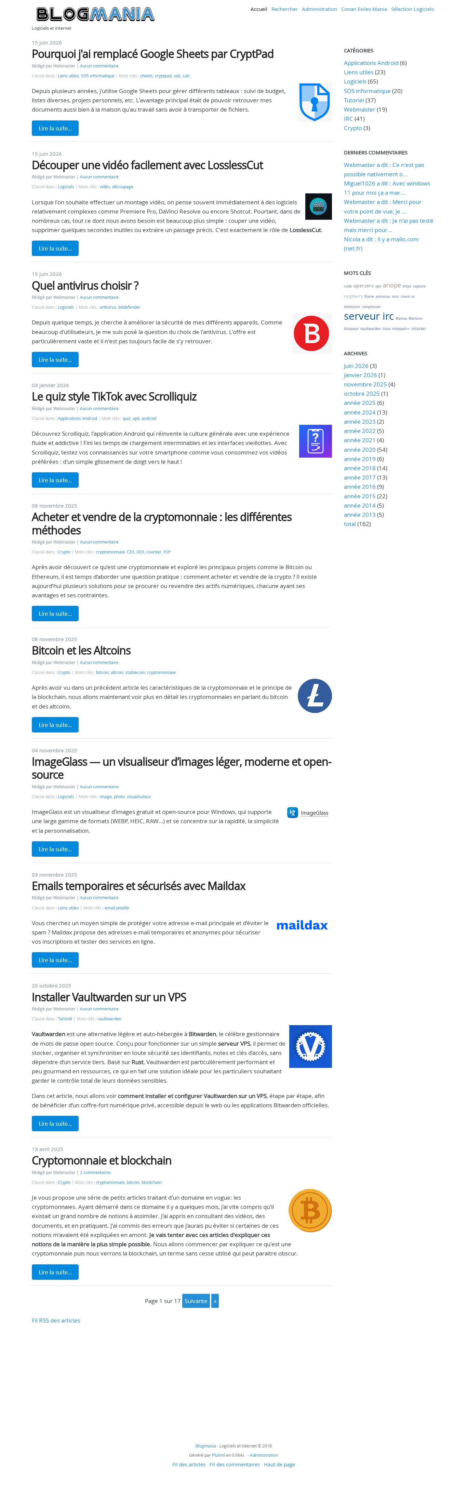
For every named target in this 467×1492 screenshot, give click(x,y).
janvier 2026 (360, 375)
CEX (130, 551)
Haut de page (279, 1464)
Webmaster (359, 109)
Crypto (64, 551)
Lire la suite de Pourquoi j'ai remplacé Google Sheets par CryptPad (55, 128)
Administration (319, 8)
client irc (408, 296)
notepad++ (401, 329)
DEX (140, 551)
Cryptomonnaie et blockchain (102, 1160)
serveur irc (369, 316)
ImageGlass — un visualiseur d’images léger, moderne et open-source (181, 768)
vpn (378, 286)
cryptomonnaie (110, 551)
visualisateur (139, 796)
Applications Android (77, 418)
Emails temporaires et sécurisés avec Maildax (138, 885)
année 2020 (360, 450)
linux (386, 329)
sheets (146, 75)
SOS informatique (98, 75)
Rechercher (284, 8)
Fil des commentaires (235, 1464)
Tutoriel (65, 1018)
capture (419, 286)
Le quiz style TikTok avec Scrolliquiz (114, 396)
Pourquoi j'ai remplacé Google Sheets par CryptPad (153, 53)
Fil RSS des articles (56, 1320)
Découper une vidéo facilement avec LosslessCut (147, 164)
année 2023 (360, 421)
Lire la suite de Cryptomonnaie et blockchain (55, 1272)
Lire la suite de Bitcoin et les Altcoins (55, 724)
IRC (348, 119)
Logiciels (66, 186)
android (149, 418)
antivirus (108, 307)
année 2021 (360, 440)
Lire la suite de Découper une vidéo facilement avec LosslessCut (55, 248)
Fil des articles (188, 1464)
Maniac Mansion (409, 318)
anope (392, 285)
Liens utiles (68, 75)
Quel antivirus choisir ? (85, 285)
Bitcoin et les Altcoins (81, 650)
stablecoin (135, 672)
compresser (371, 307)
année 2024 (360, 412)
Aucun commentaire (99, 65)
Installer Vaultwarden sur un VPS (109, 997)
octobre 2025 (362, 393)
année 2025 (360, 403)
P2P (167, 551)
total (350, 524)
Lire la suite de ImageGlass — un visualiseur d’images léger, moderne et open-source (55, 849)
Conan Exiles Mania (364, 8)
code (348, 286)
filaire (369, 296)
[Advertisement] (182, 1373)
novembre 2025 (365, 384)
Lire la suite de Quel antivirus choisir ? (55, 359)
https (407, 286)
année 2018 (360, 468)
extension (352, 307)
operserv (363, 285)
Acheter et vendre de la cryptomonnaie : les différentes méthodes (162, 523)
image (106, 796)
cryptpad (163, 75)
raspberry (353, 296)
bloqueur (351, 329)
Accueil (259, 8)
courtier (153, 551)
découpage (122, 186)
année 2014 (360, 505)
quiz (127, 418)
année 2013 (360, 515)
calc (186, 75)
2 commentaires (95, 1172)
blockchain (152, 1182)
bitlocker (419, 329)
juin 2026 (356, 366)
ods (177, 75)
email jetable (117, 907)
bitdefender (129, 307)
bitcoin (102, 672)
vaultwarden (109, 1018)
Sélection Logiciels (412, 8)
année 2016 (360, 486)
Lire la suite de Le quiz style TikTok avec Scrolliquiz (55, 480)
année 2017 (360, 477)
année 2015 (360, 496)
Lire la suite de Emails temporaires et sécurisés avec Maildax (55, 960)
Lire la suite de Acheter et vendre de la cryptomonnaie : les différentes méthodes (55, 613)
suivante (196, 1301)
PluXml (218, 1455)
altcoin (117, 672)
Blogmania (206, 1446)
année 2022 (360, 431)
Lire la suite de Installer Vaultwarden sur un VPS (55, 1123)
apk (136, 418)
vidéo (105, 186)
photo (119, 796)
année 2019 (360, 459)
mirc (395, 296)
